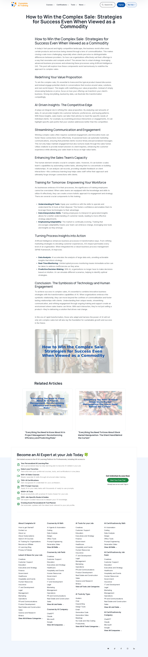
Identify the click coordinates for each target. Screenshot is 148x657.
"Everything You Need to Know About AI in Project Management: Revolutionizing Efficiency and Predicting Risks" (45, 435)
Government (23, 573)
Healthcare (22, 576)
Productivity (80, 624)
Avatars (78, 598)
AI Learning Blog (24, 547)
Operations (22, 599)
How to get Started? (26, 527)
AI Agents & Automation (56, 527)
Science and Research (27, 613)
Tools (73, 5)
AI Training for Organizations (29, 542)
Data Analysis (52, 533)
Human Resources (25, 582)
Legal (20, 590)
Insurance (22, 585)
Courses (49, 5)
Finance (21, 570)
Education (22, 565)
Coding (49, 530)
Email (78, 610)
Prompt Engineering (54, 542)
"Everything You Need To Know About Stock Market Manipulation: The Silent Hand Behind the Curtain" (100, 435)
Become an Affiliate (25, 544)
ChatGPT (50, 614)
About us (21, 533)
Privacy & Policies (25, 550)
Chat (77, 601)
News (81, 5)
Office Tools (51, 539)
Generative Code (82, 612)
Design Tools (80, 607)
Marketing (22, 596)
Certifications (62, 5)
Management (23, 593)
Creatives (21, 559)
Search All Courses (25, 539)
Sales (20, 610)
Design (49, 536)
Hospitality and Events (26, 579)
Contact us (22, 530)
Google (49, 622)
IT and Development (26, 587)
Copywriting (80, 604)
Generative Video (53, 544)
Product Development (26, 604)
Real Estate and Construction (29, 607)
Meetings (79, 618)
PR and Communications (27, 601)
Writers (21, 616)
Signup (121, 5)
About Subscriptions (26, 536)
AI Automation (109, 527)
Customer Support (25, 562)
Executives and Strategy (27, 568)
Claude (49, 616)
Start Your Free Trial (117, 480)
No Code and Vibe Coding (85, 621)
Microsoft (50, 619)
